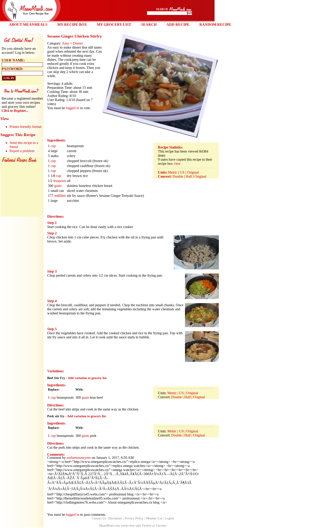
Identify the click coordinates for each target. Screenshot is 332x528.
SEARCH (149, 24)
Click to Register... (15, 111)
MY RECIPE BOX (72, 24)
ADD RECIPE (177, 24)
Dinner (78, 43)
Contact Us (99, 518)
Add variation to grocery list (87, 378)
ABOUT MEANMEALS (28, 24)
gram (57, 186)
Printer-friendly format (25, 127)
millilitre (60, 196)
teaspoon (59, 181)
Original (193, 172)
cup (53, 146)
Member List (154, 518)
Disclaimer (115, 518)
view (177, 163)
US (182, 172)
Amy (65, 43)
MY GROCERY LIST (114, 24)
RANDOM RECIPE (215, 24)
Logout (169, 518)
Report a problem (21, 151)
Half (189, 176)
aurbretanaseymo (79, 458)
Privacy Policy (134, 518)
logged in (72, 108)
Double (178, 176)
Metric (172, 172)
